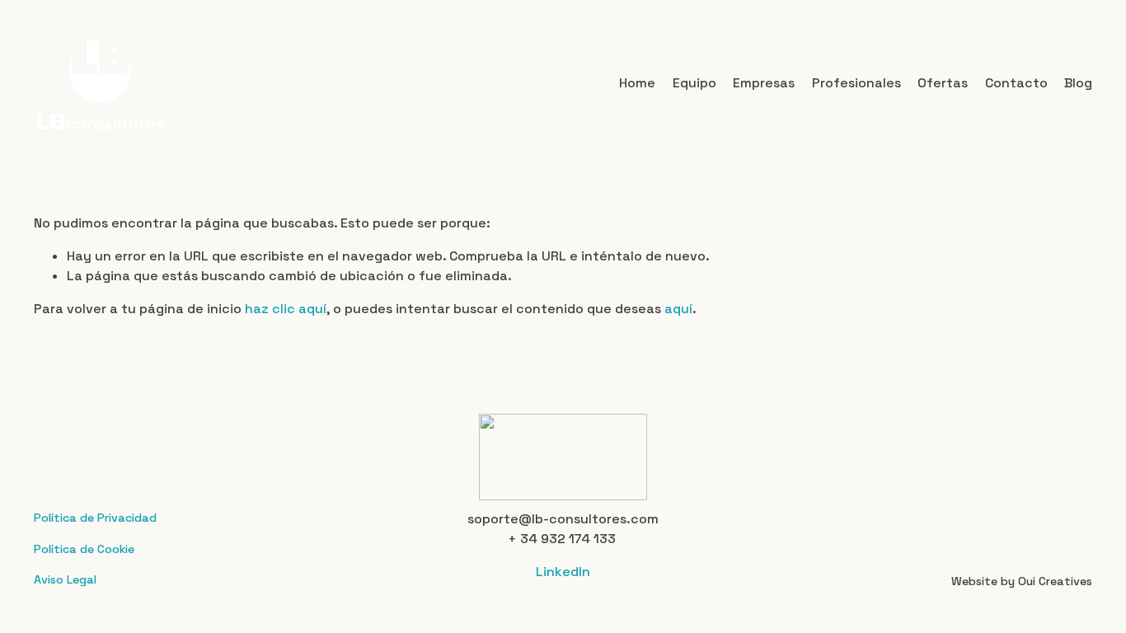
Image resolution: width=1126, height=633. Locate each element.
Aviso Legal (65, 579)
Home (637, 82)
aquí (678, 308)
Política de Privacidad (95, 517)
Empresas (764, 82)
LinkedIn (563, 571)
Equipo (694, 82)
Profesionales (856, 82)
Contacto (1016, 82)
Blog (1078, 82)
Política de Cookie (84, 549)
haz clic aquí (285, 308)
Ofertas (942, 82)
